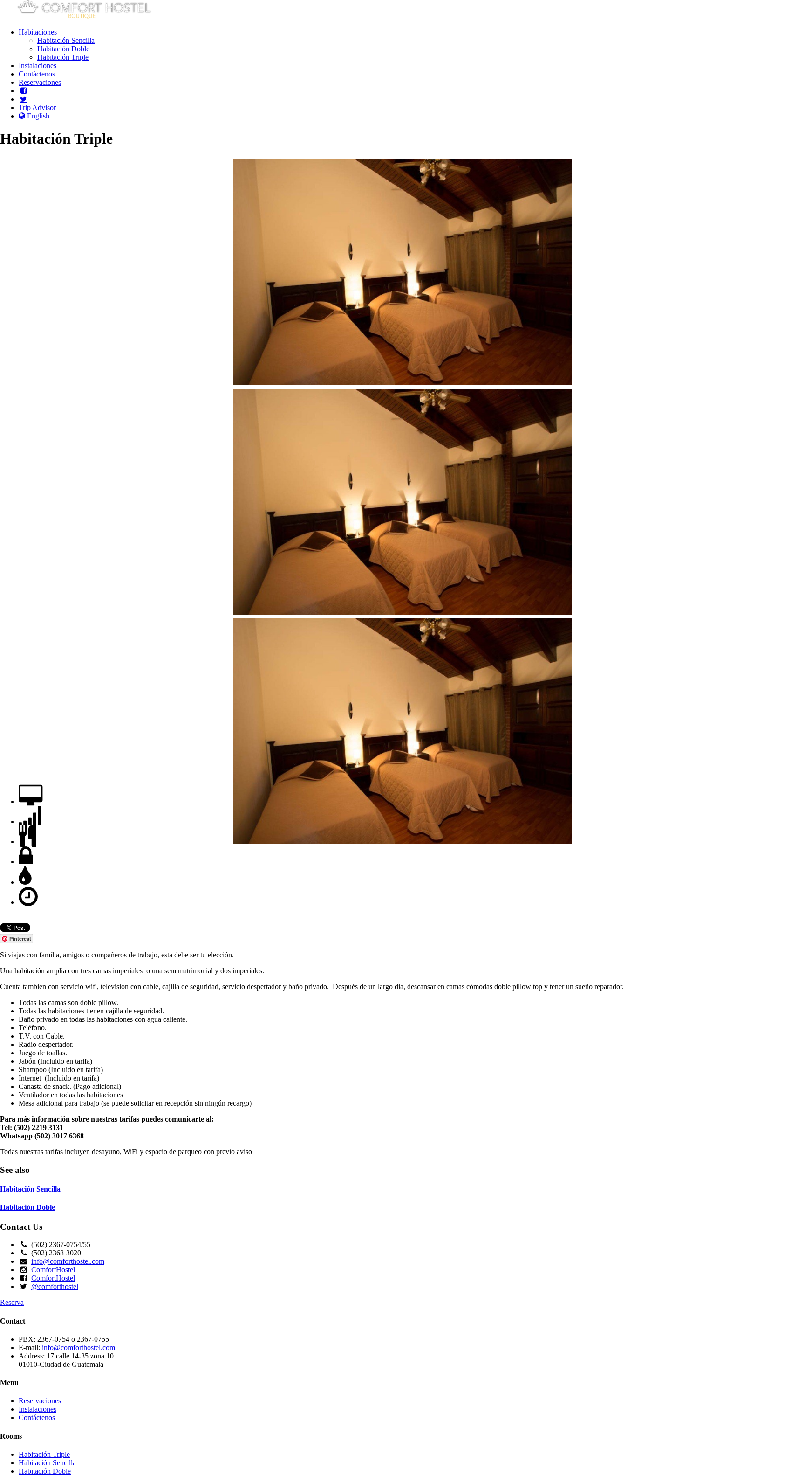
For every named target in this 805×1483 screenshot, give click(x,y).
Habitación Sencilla (66, 40)
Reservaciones (40, 82)
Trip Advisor (37, 107)
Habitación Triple (63, 57)
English (37, 116)
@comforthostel (54, 1286)
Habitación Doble (63, 49)
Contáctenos (37, 74)
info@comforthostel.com (67, 1261)
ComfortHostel (53, 1270)
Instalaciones (37, 65)
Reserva (12, 1302)
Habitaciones (38, 32)
